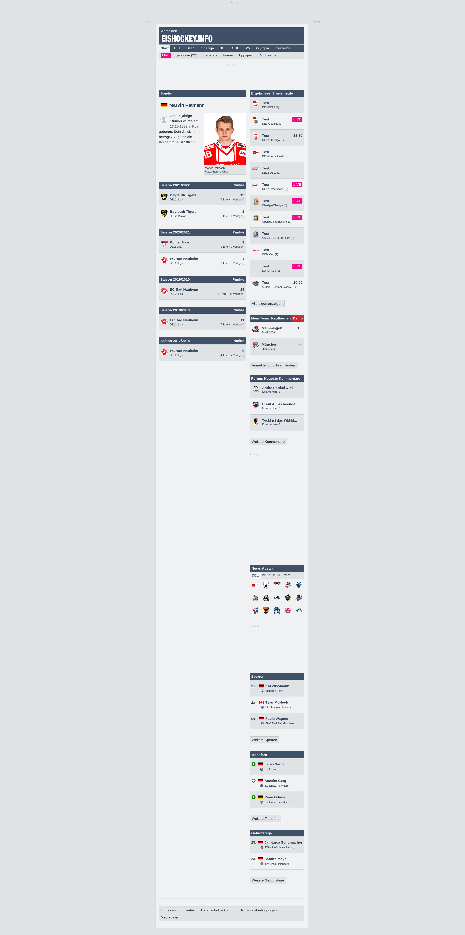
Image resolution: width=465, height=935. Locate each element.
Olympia (262, 48)
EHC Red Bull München (279, 723)
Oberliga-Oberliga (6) (274, 205)
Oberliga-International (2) (276, 221)
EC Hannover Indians (278, 707)
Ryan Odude (274, 797)
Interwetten (283, 48)
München (269, 344)
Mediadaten (170, 917)
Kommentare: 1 (271, 408)
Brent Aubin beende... (280, 404)
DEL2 (190, 48)
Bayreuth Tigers (183, 195)
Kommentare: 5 (271, 424)
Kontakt (190, 910)
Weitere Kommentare (268, 442)
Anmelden (169, 31)
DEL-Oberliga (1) (272, 123)
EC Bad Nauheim (184, 259)
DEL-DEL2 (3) (270, 107)
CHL (235, 48)
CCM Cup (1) (270, 254)
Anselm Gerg (275, 781)
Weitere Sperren (264, 740)
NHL (223, 48)
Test (265, 103)
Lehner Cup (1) (271, 270)
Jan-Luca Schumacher (283, 842)
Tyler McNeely (277, 702)
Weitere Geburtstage (268, 880)
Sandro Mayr (275, 859)
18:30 (297, 136)
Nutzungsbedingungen (259, 910)
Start (165, 48)
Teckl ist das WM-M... (279, 420)
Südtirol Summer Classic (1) (279, 286)
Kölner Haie (179, 242)
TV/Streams (267, 55)
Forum (228, 55)
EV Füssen (271, 769)
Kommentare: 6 (271, 391)
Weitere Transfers (265, 819)
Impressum (169, 910)
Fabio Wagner (276, 719)
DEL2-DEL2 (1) (271, 172)
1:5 (299, 328)
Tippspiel (245, 55)
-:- (300, 344)
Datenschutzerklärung (218, 910)
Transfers (210, 55)
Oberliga (207, 48)
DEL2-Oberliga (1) (273, 140)
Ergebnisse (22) (179, 55)
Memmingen (272, 328)
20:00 (297, 282)
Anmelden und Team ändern (274, 365)
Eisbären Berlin (274, 690)
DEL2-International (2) (275, 188)
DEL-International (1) (274, 156)
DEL (177, 48)
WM (247, 48)
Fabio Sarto (274, 764)
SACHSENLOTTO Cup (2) (278, 237)
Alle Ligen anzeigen (267, 303)
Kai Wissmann (277, 686)
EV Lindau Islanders (276, 785)
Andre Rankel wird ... (279, 388)
